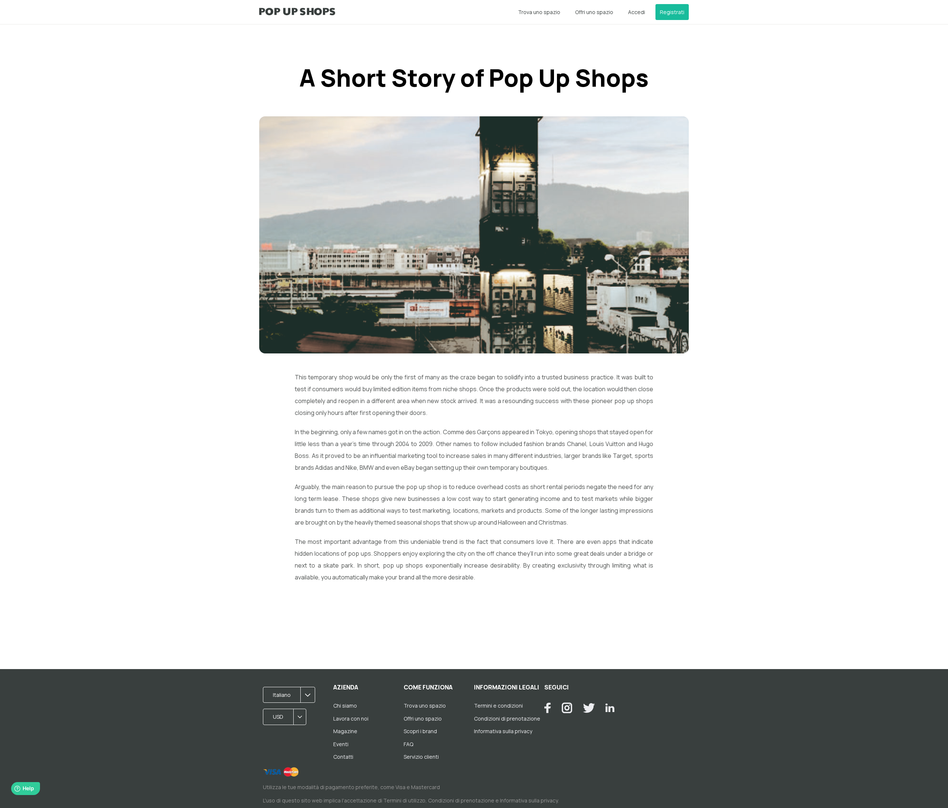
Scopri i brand (420, 731)
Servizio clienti (421, 756)
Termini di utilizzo (404, 800)
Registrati (672, 12)
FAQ (408, 744)
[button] (291, 695)
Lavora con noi (350, 718)
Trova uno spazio (539, 12)
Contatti (343, 756)
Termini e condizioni (498, 705)
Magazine (345, 731)
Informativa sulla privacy (503, 731)
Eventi (340, 744)
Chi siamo (345, 705)
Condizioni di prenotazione (507, 718)
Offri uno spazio (594, 12)
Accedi (636, 12)
